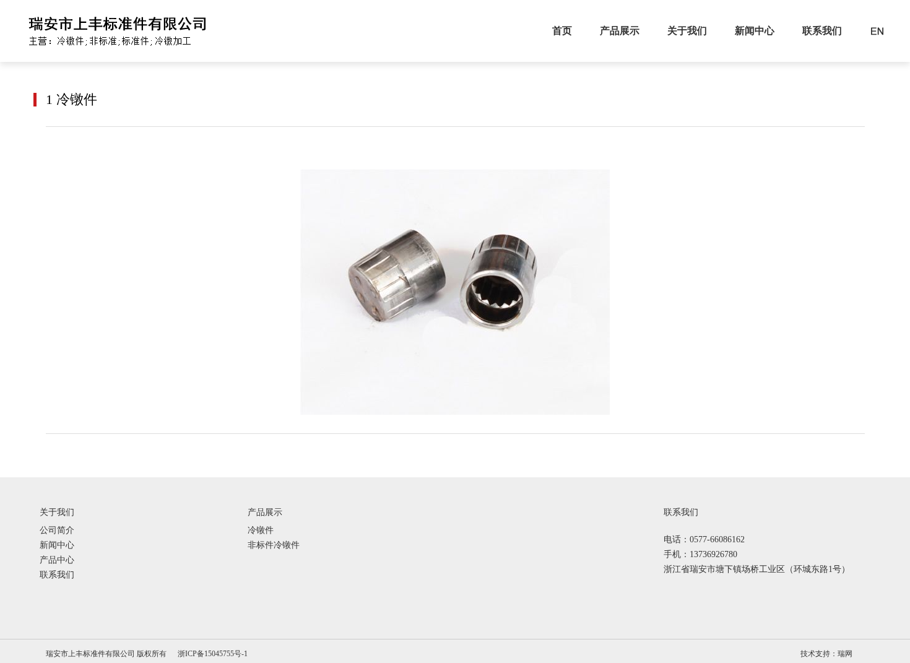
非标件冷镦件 (274, 545)
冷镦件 (261, 530)
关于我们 (687, 30)
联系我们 (822, 30)
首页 (562, 30)
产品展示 (619, 30)
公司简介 (57, 530)
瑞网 (845, 653)
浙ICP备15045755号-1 (213, 653)
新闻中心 (754, 30)
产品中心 (57, 560)
